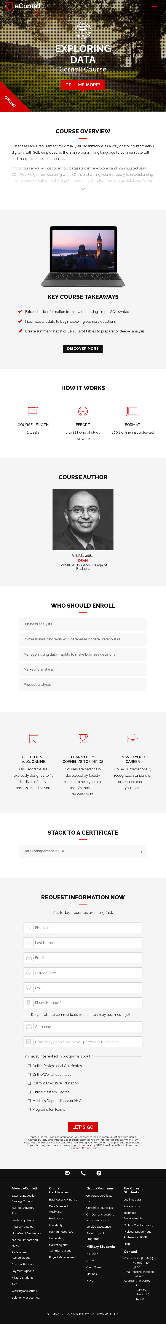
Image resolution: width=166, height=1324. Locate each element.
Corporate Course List (99, 1207)
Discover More (83, 349)
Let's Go (83, 1127)
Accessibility (132, 1206)
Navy (89, 1280)
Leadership (56, 1238)
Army (90, 1260)
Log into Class (132, 1199)
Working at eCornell (24, 1291)
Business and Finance (63, 1199)
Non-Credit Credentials (26, 1233)
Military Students (22, 1277)
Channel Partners (23, 1264)
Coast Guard (94, 1267)
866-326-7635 (143, 1258)
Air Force (92, 1254)
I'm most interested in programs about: (66, 1056)
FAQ (14, 1284)
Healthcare (56, 1218)
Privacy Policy (90, 1148)
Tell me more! (83, 84)
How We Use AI (108, 1314)
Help (127, 1243)
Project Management (62, 1257)
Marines (91, 1274)
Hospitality (55, 1225)
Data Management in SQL (44, 851)
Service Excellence (98, 1226)
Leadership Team (23, 1220)
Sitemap (53, 1314)
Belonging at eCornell (26, 1297)
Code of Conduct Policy (138, 1225)
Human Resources (61, 1231)
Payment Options (23, 1271)
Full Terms (73, 1148)
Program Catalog (23, 1226)
